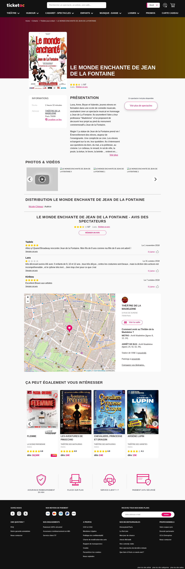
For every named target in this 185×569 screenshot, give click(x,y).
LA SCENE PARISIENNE (36, 444)
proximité (142, 353)
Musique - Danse (109, 13)
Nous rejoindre (88, 556)
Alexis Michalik (125, 540)
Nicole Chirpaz (36, 206)
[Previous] (30, 179)
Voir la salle (134, 322)
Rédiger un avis (82, 87)
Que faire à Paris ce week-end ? (132, 552)
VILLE (151, 5)
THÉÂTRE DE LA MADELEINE (52, 112)
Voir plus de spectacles (141, 105)
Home (27, 21)
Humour (31, 13)
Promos (150, 13)
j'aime (151, 252)
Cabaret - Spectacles (58, 13)
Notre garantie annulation (20, 531)
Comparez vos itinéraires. (133, 365)
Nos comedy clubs (127, 544)
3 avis (72, 87)
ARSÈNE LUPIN (136, 436)
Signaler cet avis (31, 251)
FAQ (12, 527)
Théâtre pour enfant (47, 21)
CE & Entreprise (166, 535)
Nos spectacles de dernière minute (133, 548)
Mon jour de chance (127, 535)
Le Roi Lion (124, 531)
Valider (166, 514)
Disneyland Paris (126, 527)
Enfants (85, 13)
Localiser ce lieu (54, 119)
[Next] (155, 179)
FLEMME (31, 436)
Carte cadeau (170, 13)
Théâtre (12, 13)
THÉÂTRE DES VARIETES (137, 444)
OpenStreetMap (100, 370)
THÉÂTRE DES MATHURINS (71, 444)
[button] (172, 5)
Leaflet (88, 370)
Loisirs (132, 13)
